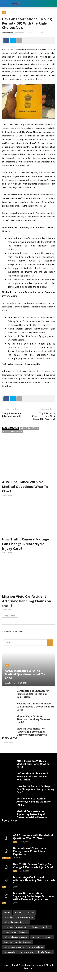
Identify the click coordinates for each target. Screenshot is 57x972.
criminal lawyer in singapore (16, 922)
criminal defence (36, 947)
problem (30, 912)
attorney (18, 912)
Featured (6, 858)
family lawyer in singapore (15, 927)
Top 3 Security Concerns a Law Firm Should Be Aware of (43, 416)
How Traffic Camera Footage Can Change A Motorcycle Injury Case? (25, 544)
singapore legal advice (40, 927)
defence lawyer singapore (15, 932)
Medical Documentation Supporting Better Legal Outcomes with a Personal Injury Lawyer (24, 733)
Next (13, 616)
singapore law (10, 952)
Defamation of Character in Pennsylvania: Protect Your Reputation (32, 694)
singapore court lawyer (42, 937)
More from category (12, 432)
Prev (7, 616)
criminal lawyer (27, 952)
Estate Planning (45, 952)
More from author (29, 428)
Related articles (10, 428)
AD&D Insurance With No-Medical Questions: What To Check (25, 486)
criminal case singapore (14, 947)
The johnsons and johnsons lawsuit (12, 415)
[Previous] (6, 744)
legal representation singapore (17, 942)
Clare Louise (7, 32)
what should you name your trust (18, 917)
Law (4, 12)
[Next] (11, 744)
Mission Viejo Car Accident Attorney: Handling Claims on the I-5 (26, 601)
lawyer (7, 912)
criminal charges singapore (15, 937)
